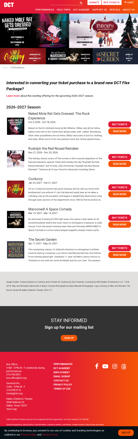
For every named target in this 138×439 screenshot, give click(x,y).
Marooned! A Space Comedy (50, 209)
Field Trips (64, 9)
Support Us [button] (99, 9)
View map (11, 409)
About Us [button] (129, 9)
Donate (94, 2)
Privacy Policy (63, 384)
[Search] (80, 3)
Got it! (126, 432)
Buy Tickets (112, 2)
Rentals (115, 9)
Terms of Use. (50, 434)
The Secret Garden (42, 239)
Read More (119, 131)
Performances (63, 364)
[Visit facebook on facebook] (96, 366)
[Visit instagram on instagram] (114, 366)
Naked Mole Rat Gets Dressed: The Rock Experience (59, 116)
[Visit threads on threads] (124, 366)
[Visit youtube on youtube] (105, 366)
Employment (62, 372)
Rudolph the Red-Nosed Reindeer (53, 148)
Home (5, 67)
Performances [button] (44, 9)
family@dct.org (14, 393)
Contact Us (61, 380)
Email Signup (62, 376)
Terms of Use (62, 388)
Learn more (13, 95)
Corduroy (35, 179)
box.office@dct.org (16, 377)
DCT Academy (81, 9)
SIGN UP (69, 338)
